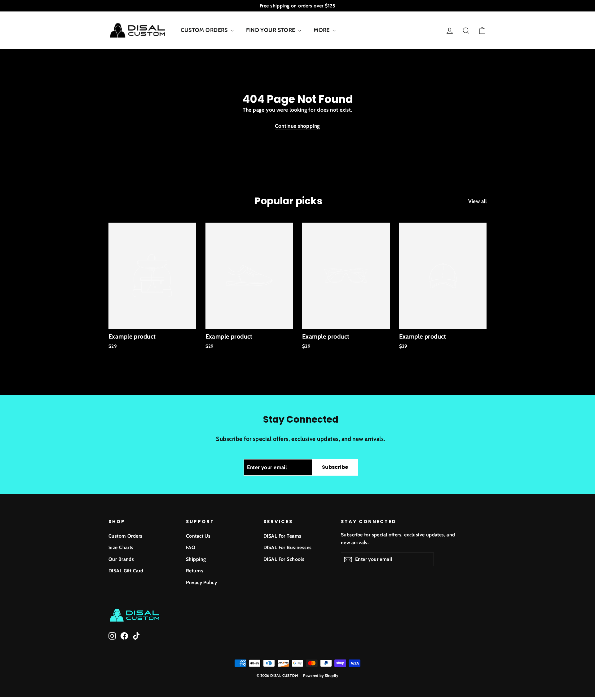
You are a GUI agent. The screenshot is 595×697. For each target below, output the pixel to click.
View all (477, 201)
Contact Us (198, 536)
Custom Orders (125, 536)
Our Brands (121, 559)
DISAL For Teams (282, 536)
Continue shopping (297, 126)
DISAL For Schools (283, 559)
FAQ (190, 547)
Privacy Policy (201, 582)
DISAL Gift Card (125, 571)
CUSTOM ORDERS (205, 30)
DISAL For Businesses (287, 547)
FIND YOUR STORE (271, 30)
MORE (322, 30)
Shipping (196, 559)
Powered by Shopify (320, 675)
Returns (194, 571)
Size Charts (121, 547)
